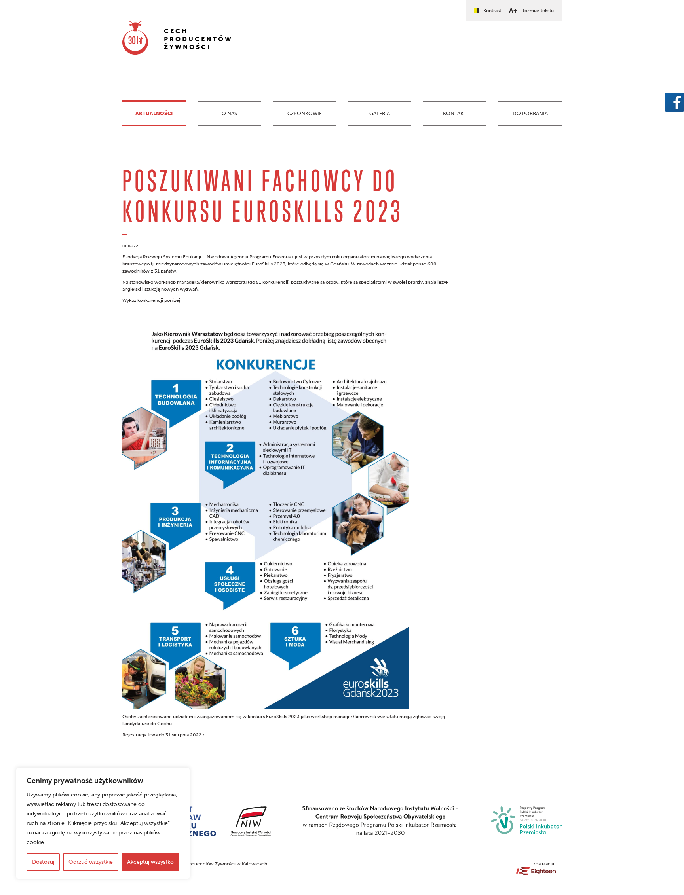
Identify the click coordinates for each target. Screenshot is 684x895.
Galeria (379, 113)
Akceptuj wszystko (150, 862)
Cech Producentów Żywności (198, 39)
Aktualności (154, 113)
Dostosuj (43, 862)
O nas (229, 113)
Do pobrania (530, 113)
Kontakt (455, 113)
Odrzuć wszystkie (90, 862)
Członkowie (304, 113)
